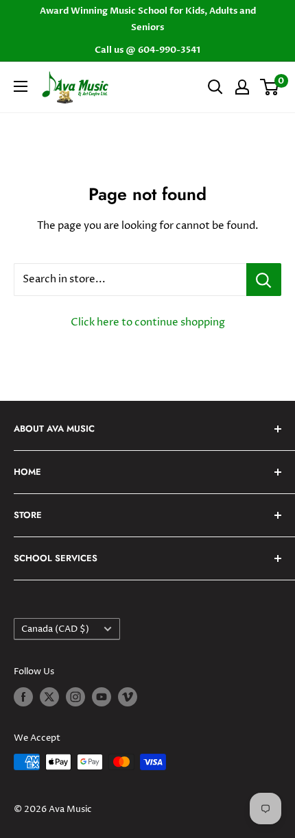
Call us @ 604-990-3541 (147, 50)
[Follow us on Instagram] (75, 696)
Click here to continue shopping (148, 322)
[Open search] (215, 87)
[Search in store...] (263, 279)
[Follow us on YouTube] (101, 696)
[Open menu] (20, 86)
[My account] (242, 87)
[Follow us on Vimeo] (127, 696)
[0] (270, 87)
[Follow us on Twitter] (49, 696)
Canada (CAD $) (55, 629)
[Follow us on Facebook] (23, 696)
